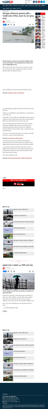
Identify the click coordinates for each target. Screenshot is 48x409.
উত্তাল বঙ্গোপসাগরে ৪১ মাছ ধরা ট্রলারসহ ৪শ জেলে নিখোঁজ (23, 246)
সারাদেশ (26, 5)
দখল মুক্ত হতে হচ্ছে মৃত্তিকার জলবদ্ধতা (20, 253)
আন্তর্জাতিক (43, 5)
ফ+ (30, 24)
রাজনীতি (36, 5)
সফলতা (4, 8)
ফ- (33, 24)
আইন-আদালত (31, 5)
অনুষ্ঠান (23, 5)
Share (5, 24)
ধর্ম (20, 8)
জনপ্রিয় (43, 13)
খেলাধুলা (14, 8)
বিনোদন (7, 8)
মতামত (19, 5)
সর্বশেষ (38, 13)
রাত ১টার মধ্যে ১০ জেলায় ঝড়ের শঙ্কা (15, 138)
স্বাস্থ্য (39, 5)
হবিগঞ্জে (4, 177)
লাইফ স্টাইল (15, 5)
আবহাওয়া (4, 311)
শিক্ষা (11, 8)
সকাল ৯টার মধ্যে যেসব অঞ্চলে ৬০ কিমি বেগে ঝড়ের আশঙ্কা (20, 158)
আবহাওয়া (10, 5)
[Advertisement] (19, 52)
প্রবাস (18, 8)
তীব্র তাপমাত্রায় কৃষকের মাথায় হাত (19, 234)
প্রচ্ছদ (4, 5)
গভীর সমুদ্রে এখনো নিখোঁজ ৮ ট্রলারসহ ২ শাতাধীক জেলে (23, 240)
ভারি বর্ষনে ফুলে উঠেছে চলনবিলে (19, 228)
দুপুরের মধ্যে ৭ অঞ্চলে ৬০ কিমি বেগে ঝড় (16, 93)
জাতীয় (7, 5)
